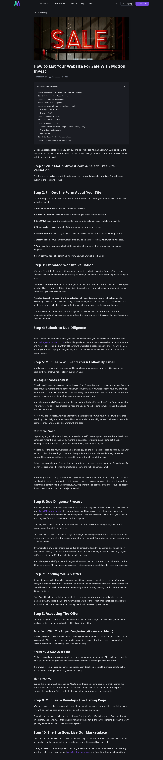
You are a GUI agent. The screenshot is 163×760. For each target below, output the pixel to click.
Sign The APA (45, 133)
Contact (91, 3)
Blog (82, 3)
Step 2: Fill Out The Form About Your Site (53, 96)
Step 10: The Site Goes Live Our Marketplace (54, 140)
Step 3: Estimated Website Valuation (51, 99)
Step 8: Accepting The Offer (48, 123)
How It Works (60, 3)
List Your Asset (142, 3)
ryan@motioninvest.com (78, 752)
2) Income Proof (46, 113)
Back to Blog (42, 13)
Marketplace (45, 3)
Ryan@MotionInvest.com (50, 511)
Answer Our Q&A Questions (50, 130)
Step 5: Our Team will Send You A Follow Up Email (56, 106)
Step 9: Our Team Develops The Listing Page (54, 137)
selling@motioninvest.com (51, 342)
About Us (73, 3)
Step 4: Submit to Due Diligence (50, 103)
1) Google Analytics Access (50, 109)
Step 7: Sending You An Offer (49, 120)
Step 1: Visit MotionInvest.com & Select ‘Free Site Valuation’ (60, 92)
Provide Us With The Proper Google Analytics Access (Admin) (62, 127)
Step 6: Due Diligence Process (49, 116)
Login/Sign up (127, 3)
